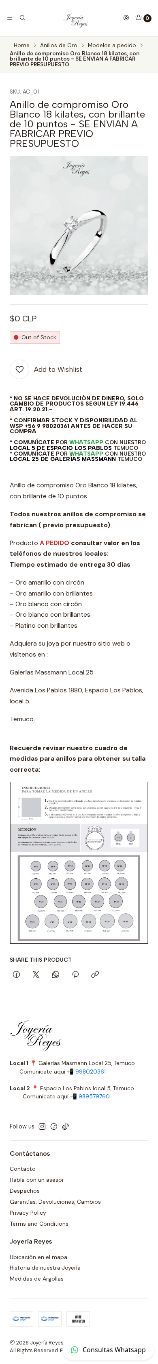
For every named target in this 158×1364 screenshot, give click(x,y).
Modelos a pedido (112, 45)
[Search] (22, 18)
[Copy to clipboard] (95, 975)
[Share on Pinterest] (75, 975)
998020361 (90, 1071)
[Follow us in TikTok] (66, 1126)
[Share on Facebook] (16, 975)
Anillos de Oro (58, 45)
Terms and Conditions (39, 1223)
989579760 (94, 1096)
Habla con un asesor (37, 1179)
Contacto (23, 1168)
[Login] (126, 18)
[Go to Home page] (74, 18)
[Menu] (10, 18)
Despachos (25, 1190)
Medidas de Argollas (37, 1278)
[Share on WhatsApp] (55, 975)
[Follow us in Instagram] (42, 1126)
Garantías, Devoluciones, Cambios (55, 1201)
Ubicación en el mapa (38, 1257)
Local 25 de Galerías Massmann (63, 459)
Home (22, 45)
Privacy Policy (28, 1212)
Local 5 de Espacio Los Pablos (61, 448)
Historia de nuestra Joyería (45, 1267)
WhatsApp (86, 442)
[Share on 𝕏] (36, 975)
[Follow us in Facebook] (54, 1126)
